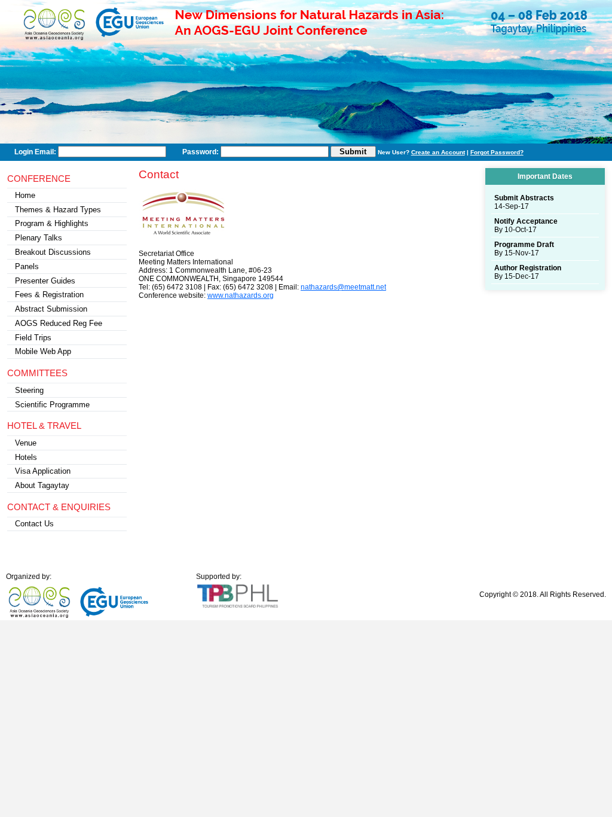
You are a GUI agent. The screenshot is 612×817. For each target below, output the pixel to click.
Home (25, 195)
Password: (200, 152)
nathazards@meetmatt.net (343, 287)
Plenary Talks (38, 237)
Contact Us (34, 523)
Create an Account (438, 152)
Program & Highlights (51, 223)
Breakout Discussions (53, 252)
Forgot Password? (497, 152)
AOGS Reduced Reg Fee (58, 323)
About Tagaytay (42, 485)
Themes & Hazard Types (58, 209)
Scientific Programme (52, 404)
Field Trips (33, 337)
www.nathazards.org (240, 295)
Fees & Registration (49, 294)
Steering (29, 390)
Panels (27, 266)
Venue (25, 442)
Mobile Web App (43, 351)
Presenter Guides (45, 280)
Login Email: (35, 152)
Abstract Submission (51, 308)
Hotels (26, 457)
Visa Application (43, 471)
